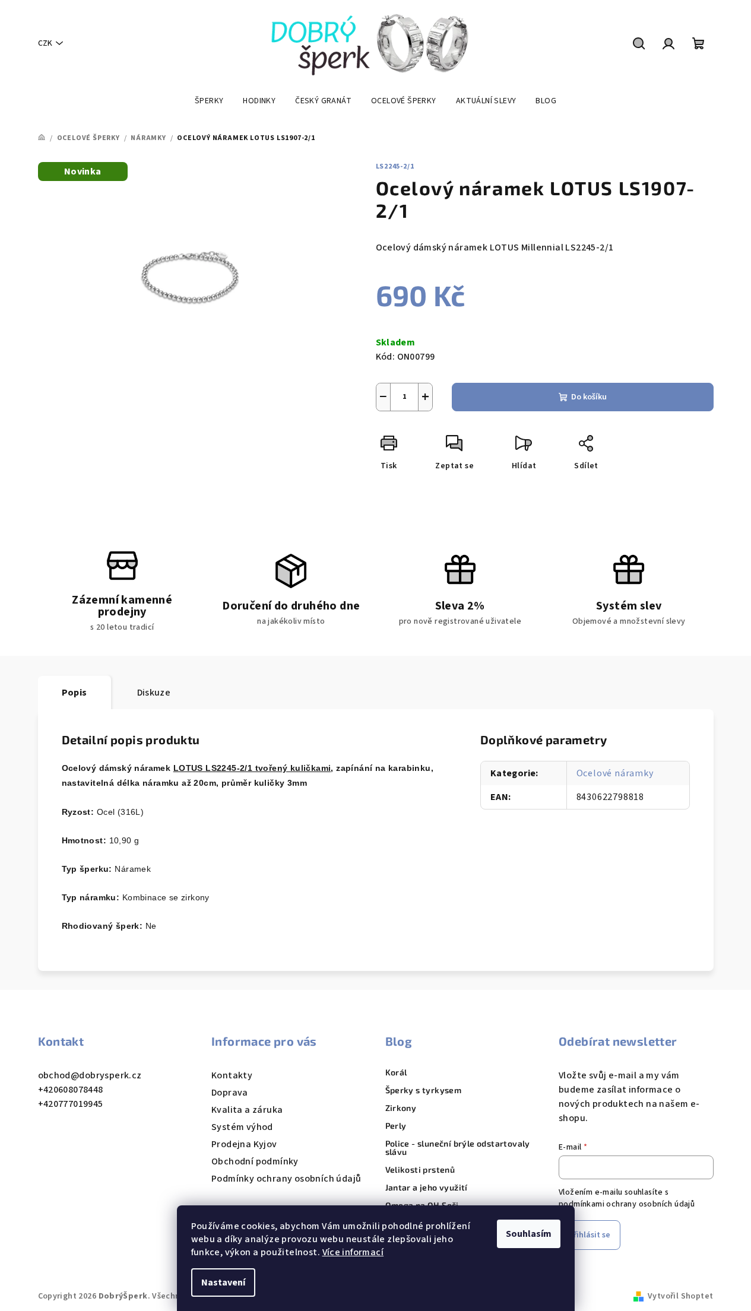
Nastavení (223, 1282)
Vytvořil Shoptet (680, 1296)
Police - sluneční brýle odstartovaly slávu (457, 1147)
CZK (45, 43)
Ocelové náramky (615, 773)
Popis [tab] (74, 692)
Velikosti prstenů (420, 1170)
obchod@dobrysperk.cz (90, 1075)
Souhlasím (529, 1233)
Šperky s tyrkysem (423, 1090)
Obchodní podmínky (255, 1161)
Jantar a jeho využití (426, 1187)
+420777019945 (70, 1103)
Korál (396, 1072)
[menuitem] (209, 101)
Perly (396, 1126)
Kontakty (231, 1075)
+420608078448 (70, 1089)
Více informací (353, 1252)
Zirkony (401, 1108)
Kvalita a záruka (247, 1109)
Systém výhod (242, 1127)
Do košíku (589, 397)
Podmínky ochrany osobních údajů (286, 1178)
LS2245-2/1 (395, 166)
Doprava (229, 1092)
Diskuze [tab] (154, 692)
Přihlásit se (589, 1235)
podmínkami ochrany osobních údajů (627, 1204)
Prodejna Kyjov (244, 1144)
